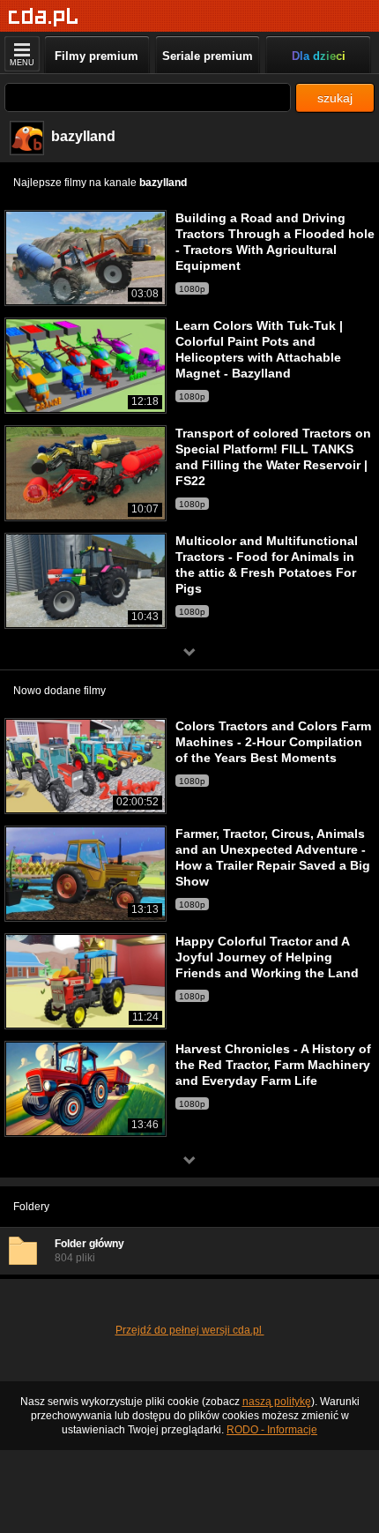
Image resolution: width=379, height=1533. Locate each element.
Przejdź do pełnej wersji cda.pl (189, 1330)
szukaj (335, 98)
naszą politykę (276, 1401)
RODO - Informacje (272, 1430)
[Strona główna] (43, 17)
